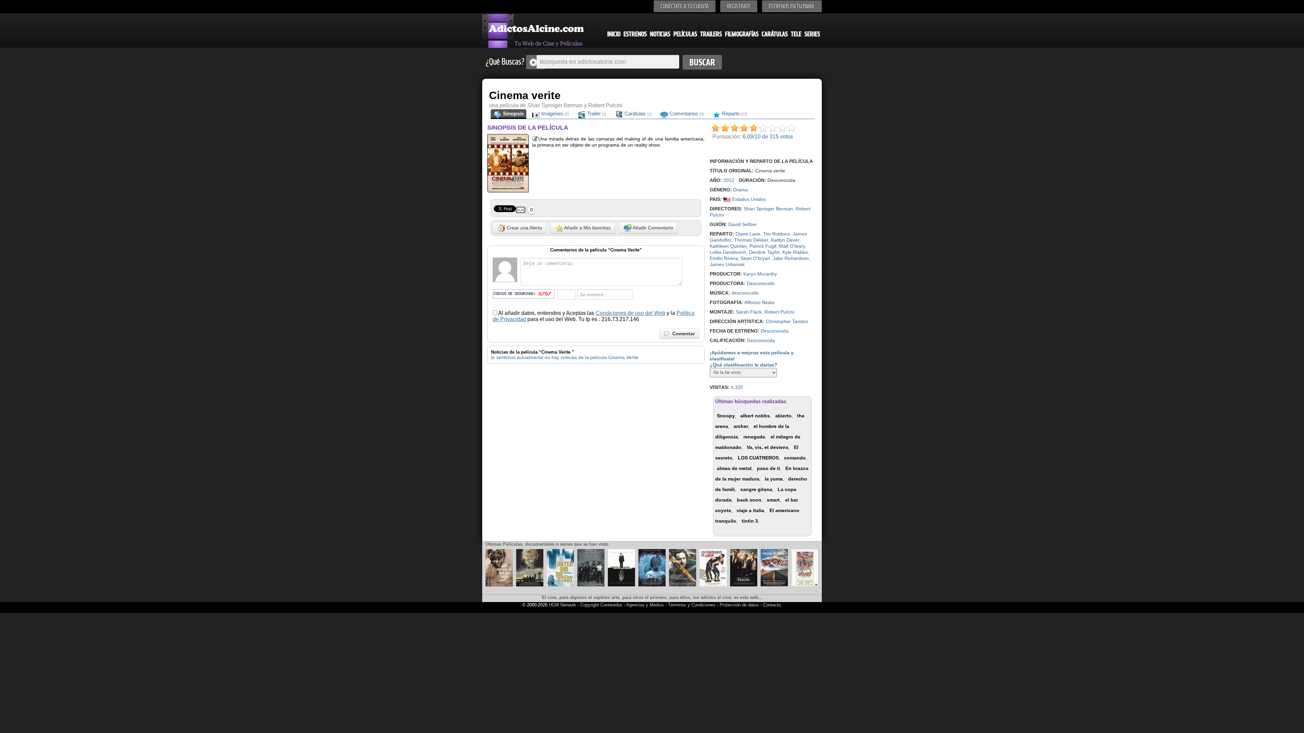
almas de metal (734, 468)
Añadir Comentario (652, 227)
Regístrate (738, 6)
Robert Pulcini (779, 312)
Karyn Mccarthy (760, 274)
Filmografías (742, 34)
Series (812, 34)
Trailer (596, 113)
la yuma (774, 479)
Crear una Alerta (523, 227)
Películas (685, 34)
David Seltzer (742, 224)
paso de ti (768, 468)
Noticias (660, 34)
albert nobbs (755, 415)
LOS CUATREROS (758, 458)
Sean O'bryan (755, 258)
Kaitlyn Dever (785, 240)
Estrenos (635, 34)
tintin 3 (750, 521)
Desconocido (761, 283)
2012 (728, 180)
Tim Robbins (776, 234)
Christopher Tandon (787, 321)
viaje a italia (750, 510)
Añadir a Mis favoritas (587, 227)
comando (795, 458)
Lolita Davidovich (728, 252)
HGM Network (562, 604)
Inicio (613, 34)
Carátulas (775, 34)
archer (741, 426)
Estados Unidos (748, 199)
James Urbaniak (727, 264)
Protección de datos (739, 604)
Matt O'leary (792, 246)
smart (773, 500)
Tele (796, 34)
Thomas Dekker (751, 240)
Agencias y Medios (645, 604)
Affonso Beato (759, 302)
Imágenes (554, 113)
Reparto (734, 113)
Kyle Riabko (795, 252)
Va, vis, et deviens (768, 447)
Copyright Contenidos (601, 604)
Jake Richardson (791, 258)
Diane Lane (748, 234)
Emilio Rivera (724, 258)
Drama (740, 189)
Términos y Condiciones (692, 604)
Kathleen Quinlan (728, 246)
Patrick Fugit (762, 246)
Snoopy (726, 415)
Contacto (772, 604)
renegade (754, 436)
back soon (749, 500)
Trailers (711, 34)
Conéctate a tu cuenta (684, 6)
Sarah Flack (749, 312)
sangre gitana (756, 489)
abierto (783, 415)
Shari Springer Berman (768, 208)
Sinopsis (513, 113)
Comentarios (686, 113)
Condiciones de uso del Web (630, 313)
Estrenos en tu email (792, 6)
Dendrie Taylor (764, 252)
